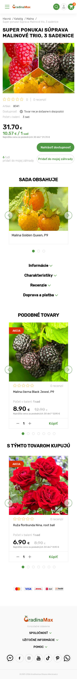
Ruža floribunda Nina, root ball (34, 525)
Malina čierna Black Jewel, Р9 (33, 391)
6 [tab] (49, 433)
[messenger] (10, 658)
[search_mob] (56, 7)
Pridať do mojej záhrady (55, 159)
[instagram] (29, 658)
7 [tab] (54, 433)
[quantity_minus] (17, 423)
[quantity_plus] (29, 423)
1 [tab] (33, 251)
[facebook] (19, 658)
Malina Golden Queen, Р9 (30, 235)
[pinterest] (57, 658)
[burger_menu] (7, 6)
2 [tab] (38, 251)
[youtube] (38, 658)
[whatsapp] (67, 658)
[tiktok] (48, 658)
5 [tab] (43, 433)
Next (68, 215)
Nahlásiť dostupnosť (56, 147)
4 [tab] (38, 433)
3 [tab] (43, 251)
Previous (9, 215)
